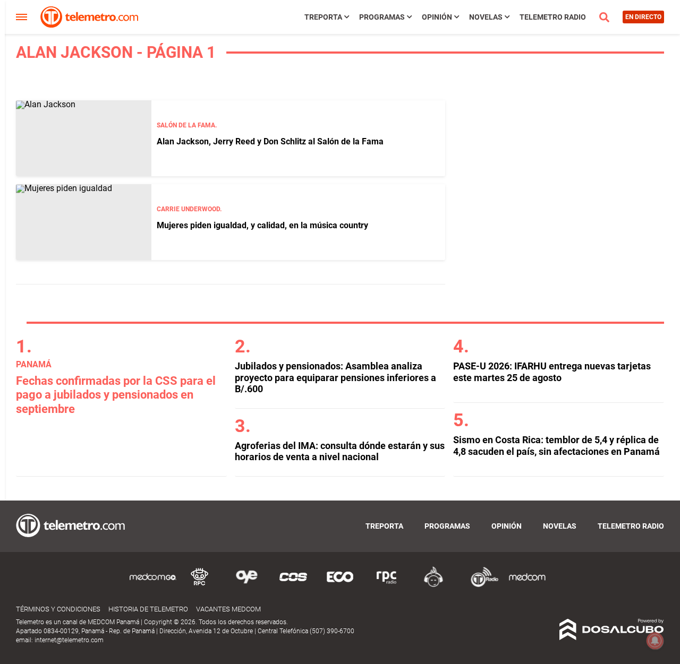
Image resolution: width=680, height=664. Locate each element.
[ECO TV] (340, 585)
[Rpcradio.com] (386, 585)
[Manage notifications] (655, 640)
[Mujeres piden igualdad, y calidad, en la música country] (83, 222)
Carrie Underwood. (189, 209)
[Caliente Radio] (433, 585)
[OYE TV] (246, 585)
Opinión (437, 17)
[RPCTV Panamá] (199, 585)
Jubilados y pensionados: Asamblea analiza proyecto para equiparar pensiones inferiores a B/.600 (335, 377)
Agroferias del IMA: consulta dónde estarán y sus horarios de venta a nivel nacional (340, 451)
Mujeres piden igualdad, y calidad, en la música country (262, 225)
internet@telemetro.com (69, 640)
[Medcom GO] (153, 585)
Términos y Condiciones (58, 609)
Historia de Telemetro (148, 609)
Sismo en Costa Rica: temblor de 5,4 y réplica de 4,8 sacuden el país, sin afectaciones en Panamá (556, 445)
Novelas (486, 17)
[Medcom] (527, 585)
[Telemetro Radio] (480, 585)
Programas (382, 17)
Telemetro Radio (553, 17)
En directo (643, 17)
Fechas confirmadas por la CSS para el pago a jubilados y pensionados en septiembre (116, 395)
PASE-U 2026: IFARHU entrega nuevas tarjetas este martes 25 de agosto (552, 371)
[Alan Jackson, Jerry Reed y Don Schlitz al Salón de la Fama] (83, 138)
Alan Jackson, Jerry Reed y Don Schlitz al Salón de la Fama (270, 141)
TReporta (323, 17)
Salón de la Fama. (187, 125)
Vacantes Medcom (228, 609)
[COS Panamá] (293, 585)
